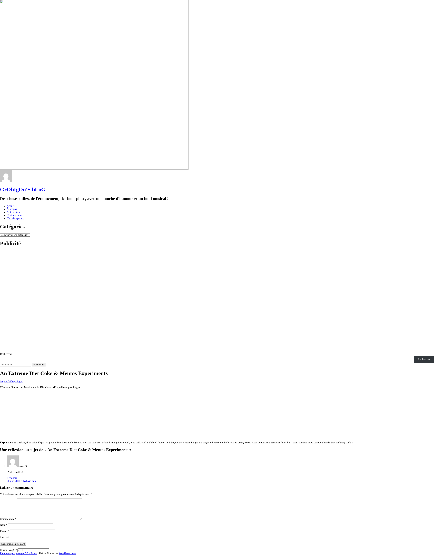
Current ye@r (8, 550)
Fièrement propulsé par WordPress (18, 553)
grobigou (18, 381)
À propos (12, 209)
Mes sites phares (15, 218)
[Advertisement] (217, 301)
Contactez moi (14, 215)
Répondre (12, 477)
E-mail (4, 531)
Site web (4, 537)
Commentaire (8, 519)
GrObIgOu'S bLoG (22, 189)
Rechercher (6, 354)
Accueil (11, 206)
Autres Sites (13, 212)
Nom (3, 524)
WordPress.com (67, 553)
